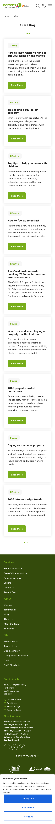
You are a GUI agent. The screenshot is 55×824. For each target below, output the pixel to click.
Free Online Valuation (15, 573)
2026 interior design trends (25, 499)
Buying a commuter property (26, 445)
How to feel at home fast (23, 220)
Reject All (28, 816)
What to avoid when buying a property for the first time (26, 333)
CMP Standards (12, 665)
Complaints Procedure (16, 655)
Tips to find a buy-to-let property (23, 111)
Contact (8, 605)
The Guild (9, 628)
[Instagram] (22, 747)
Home (6, 16)
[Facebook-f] (7, 747)
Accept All (28, 798)
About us (8, 619)
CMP (6, 660)
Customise (28, 807)
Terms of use (10, 646)
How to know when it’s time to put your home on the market (27, 54)
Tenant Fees (10, 592)
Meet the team (11, 624)
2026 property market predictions (21, 390)
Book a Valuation (13, 568)
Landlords (9, 587)
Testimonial (10, 609)
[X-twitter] (14, 747)
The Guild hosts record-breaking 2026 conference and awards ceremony (27, 274)
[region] (27, 799)
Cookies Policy (12, 650)
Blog (6, 614)
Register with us (12, 578)
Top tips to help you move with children (27, 165)
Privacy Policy (11, 641)
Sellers (7, 582)
